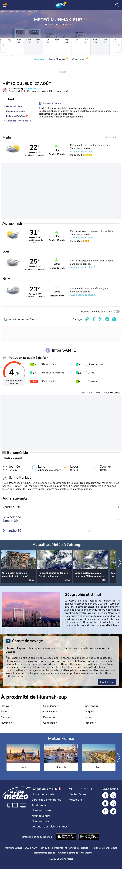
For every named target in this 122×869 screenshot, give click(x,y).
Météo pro (75, 800)
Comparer (78, 59)
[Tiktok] (113, 811)
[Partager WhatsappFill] (114, 319)
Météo (3, 11)
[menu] (4, 4)
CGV (34, 847)
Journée (39, 59)
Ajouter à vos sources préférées (21, 319)
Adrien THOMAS (34, 88)
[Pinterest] (105, 811)
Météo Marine (77, 794)
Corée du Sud (13, 11)
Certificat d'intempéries (46, 800)
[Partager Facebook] (94, 319)
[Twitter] (113, 795)
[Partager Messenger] (107, 319)
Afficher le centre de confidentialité (75, 853)
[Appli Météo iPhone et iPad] (66, 836)
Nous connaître (41, 810)
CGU (27, 847)
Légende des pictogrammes (50, 826)
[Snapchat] (105, 803)
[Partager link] (87, 319)
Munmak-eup (34, 11)
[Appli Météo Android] (88, 836)
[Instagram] (113, 803)
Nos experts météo (44, 794)
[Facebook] (105, 795)
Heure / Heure (56, 59)
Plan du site (45, 847)
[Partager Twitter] (100, 319)
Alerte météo (40, 805)
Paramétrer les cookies (44, 853)
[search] (117, 4)
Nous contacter (41, 821)
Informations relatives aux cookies (71, 847)
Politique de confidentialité (104, 847)
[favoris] (85, 20)
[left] (3, 45)
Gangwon (23, 11)
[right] (118, 45)
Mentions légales (13, 847)
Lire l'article (107, 682)
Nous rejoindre (41, 816)
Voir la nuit (111, 137)
